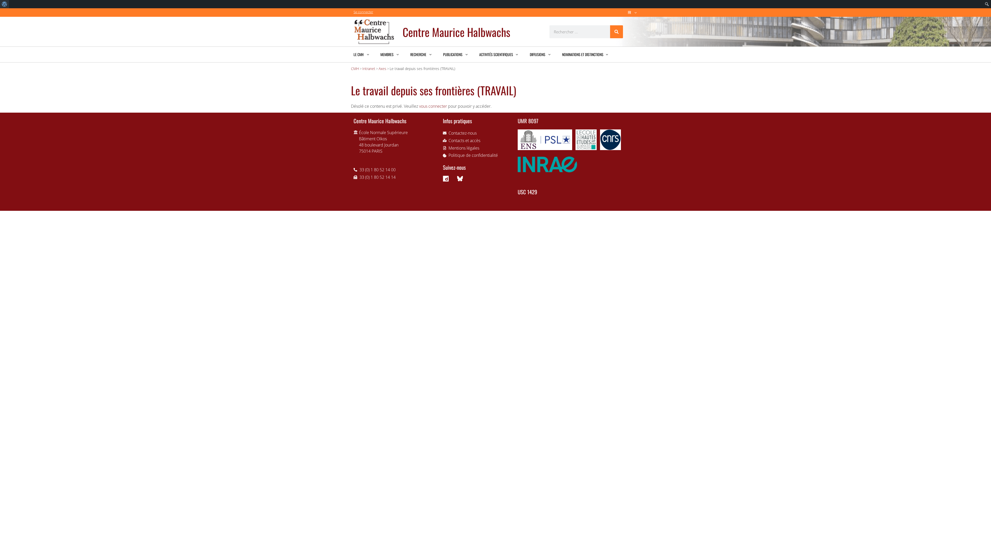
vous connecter (433, 106)
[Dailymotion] (445, 178)
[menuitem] (4, 4)
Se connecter (363, 12)
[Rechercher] (616, 31)
